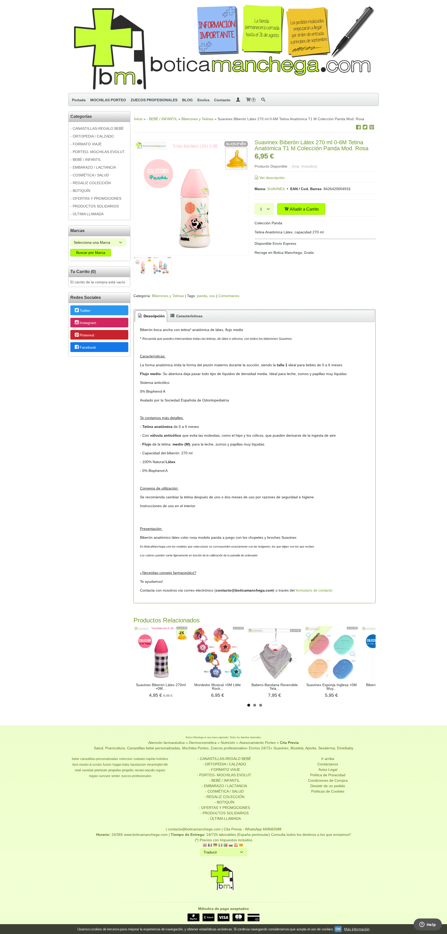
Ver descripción (272, 178)
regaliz (160, 770)
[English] (205, 845)
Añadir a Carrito (304, 209)
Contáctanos (327, 764)
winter (115, 776)
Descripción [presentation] (154, 316)
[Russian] (231, 845)
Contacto (222, 100)
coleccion (125, 759)
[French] (210, 845)
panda (202, 296)
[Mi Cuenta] (238, 100)
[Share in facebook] (358, 127)
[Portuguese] (226, 845)
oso (212, 296)
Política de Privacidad (327, 775)
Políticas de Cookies (327, 791)
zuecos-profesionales (136, 776)
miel (78, 770)
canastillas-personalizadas (99, 759)
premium (100, 770)
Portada (79, 100)
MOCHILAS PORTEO (108, 100)
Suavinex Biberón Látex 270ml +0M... (161, 687)
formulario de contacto (314, 590)
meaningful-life (157, 764)
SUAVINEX (276, 189)
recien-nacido (145, 770)
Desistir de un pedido (327, 786)
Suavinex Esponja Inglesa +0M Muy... (331, 687)
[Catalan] (241, 845)
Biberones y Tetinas (168, 296)
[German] (215, 845)
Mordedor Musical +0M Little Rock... (217, 687)
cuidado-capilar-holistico (150, 759)
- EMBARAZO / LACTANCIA (93, 167)
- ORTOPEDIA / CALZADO (92, 136)
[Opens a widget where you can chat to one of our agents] (427, 924)
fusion (107, 764)
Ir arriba (327, 759)
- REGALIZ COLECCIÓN (90, 183)
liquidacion (138, 764)
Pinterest (87, 335)
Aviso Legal (327, 769)
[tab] (151, 316)
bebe (75, 759)
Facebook (88, 347)
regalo (93, 776)
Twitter (85, 310)
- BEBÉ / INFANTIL (85, 159)
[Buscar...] (263, 100)
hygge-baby (121, 764)
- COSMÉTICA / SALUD (89, 175)
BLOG (187, 100)
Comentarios (228, 296)
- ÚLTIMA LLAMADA (86, 214)
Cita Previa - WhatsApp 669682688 (252, 829)
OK (338, 929)
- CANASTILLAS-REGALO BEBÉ (97, 128)
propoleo (114, 770)
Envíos (203, 100)
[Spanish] (236, 845)
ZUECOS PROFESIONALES (154, 100)
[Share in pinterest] (371, 127)
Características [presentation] (189, 316)
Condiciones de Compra (328, 780)
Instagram (88, 323)
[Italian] (220, 845)
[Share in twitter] (365, 127)
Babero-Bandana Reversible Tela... (274, 687)
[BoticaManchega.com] (223, 46)
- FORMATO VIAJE (86, 144)
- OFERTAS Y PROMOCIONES (95, 198)
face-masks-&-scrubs (87, 764)
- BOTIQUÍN (80, 191)
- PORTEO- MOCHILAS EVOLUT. (97, 152)
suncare (104, 776)
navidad (87, 770)
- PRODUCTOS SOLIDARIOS (94, 206)
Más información (357, 929)
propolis (128, 770)
